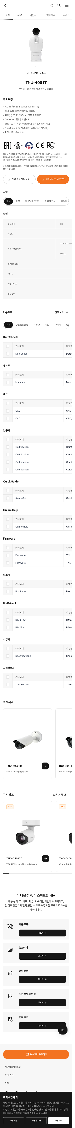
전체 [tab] (8, 324)
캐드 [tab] (47, 324)
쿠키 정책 (9, 1074)
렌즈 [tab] (18, 201)
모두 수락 (58, 1120)
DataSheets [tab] (22, 324)
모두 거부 (13, 1120)
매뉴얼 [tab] (36, 324)
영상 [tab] (8, 201)
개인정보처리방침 (13, 1066)
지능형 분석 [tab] (66, 201)
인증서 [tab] (58, 324)
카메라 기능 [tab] (50, 201)
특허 (7, 1083)
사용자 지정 (36, 1120)
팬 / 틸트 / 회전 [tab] (32, 201)
